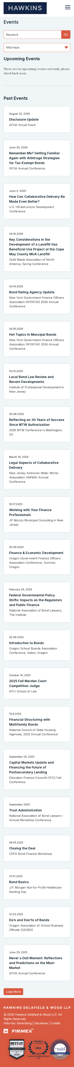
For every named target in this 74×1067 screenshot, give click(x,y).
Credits (55, 1023)
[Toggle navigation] (67, 9)
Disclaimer (41, 1023)
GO (66, 34)
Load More (13, 991)
